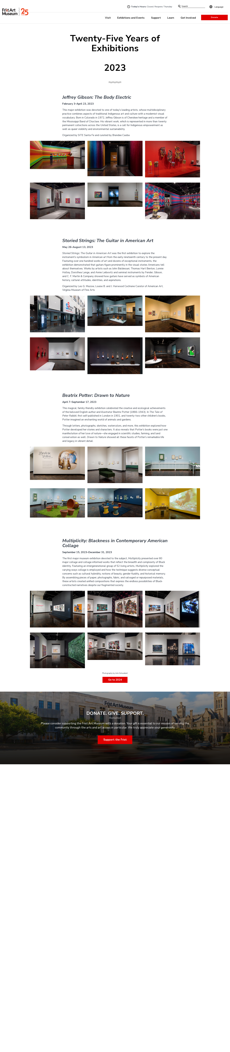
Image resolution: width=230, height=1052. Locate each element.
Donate (214, 17)
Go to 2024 (115, 680)
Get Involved (188, 18)
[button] (179, 6)
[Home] (15, 11)
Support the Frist (115, 740)
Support (156, 18)
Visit (108, 18)
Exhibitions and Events (131, 18)
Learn (170, 18)
